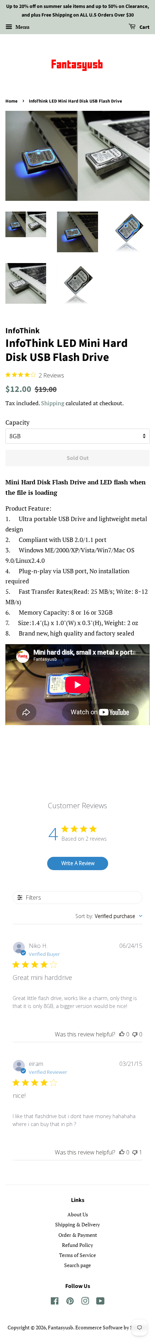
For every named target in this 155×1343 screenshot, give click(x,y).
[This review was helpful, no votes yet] (121, 1034)
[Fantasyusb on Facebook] (54, 1302)
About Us (77, 1214)
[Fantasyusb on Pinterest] (70, 1302)
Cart (144, 27)
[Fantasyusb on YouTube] (100, 1302)
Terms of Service (77, 1255)
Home (11, 101)
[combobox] (108, 916)
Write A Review (77, 863)
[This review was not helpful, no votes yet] (134, 1034)
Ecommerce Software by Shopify (111, 1327)
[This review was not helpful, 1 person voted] (134, 1152)
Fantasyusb (60, 1327)
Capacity (17, 422)
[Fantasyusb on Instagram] (85, 1302)
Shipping (52, 403)
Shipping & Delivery (77, 1224)
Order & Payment (77, 1234)
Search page (77, 1265)
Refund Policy (77, 1245)
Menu (22, 26)
